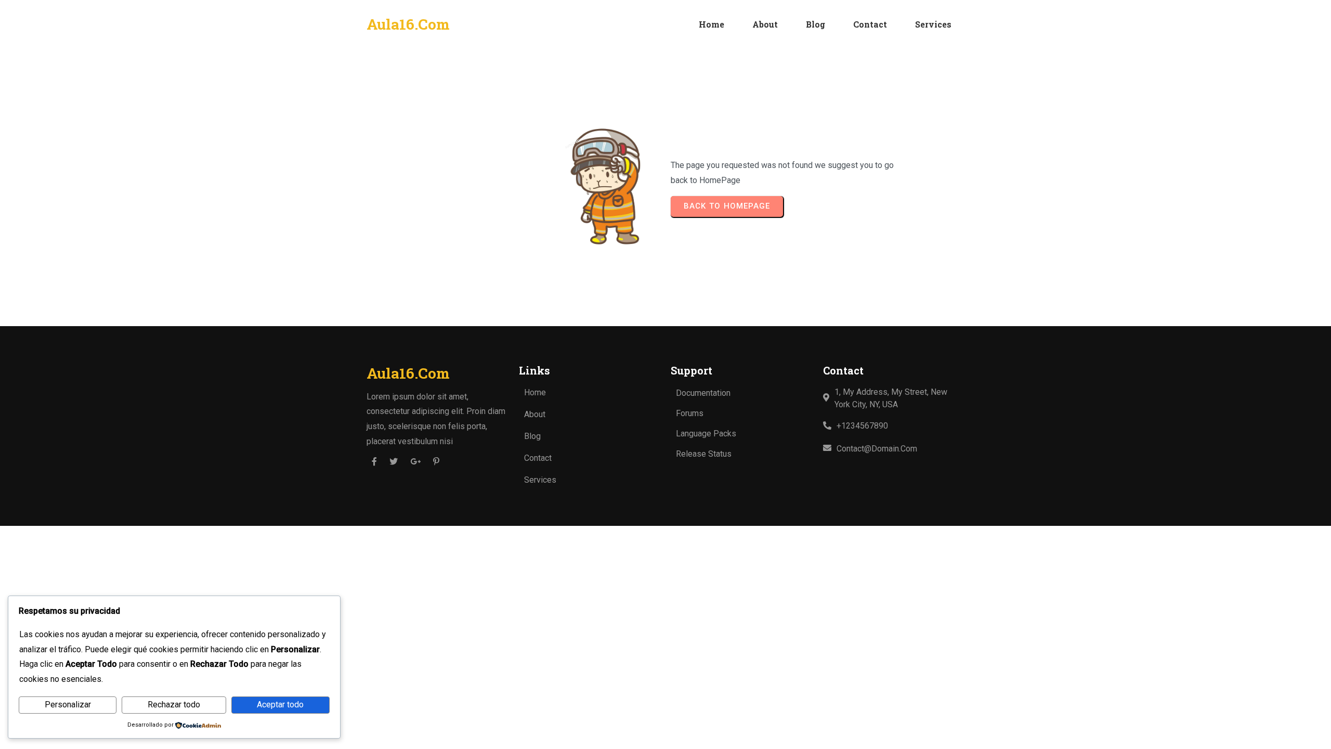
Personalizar (68, 704)
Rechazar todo (174, 704)
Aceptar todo (280, 704)
